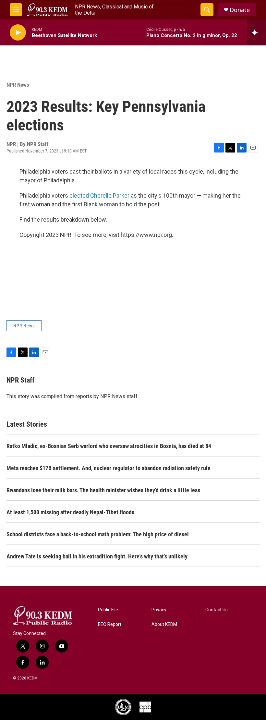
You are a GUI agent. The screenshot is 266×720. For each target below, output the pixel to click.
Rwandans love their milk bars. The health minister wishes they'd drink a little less (103, 490)
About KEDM (164, 624)
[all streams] (256, 32)
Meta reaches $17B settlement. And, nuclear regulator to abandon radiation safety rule (108, 468)
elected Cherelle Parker (100, 195)
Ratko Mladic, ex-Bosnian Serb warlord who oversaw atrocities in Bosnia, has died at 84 (108, 446)
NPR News (17, 84)
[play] (18, 32)
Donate (240, 9)
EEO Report (109, 624)
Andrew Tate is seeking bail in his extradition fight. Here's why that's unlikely (96, 556)
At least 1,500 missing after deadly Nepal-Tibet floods (70, 512)
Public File (108, 609)
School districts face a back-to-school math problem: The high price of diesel (97, 534)
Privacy (158, 609)
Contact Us (216, 609)
